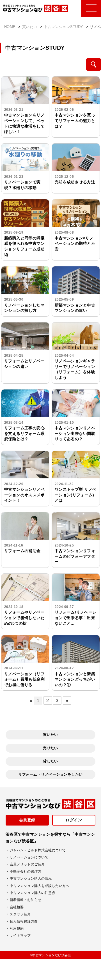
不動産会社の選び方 (25, 871)
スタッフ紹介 (20, 914)
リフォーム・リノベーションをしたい (50, 774)
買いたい (50, 734)
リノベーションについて (29, 857)
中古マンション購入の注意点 (32, 893)
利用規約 (17, 928)
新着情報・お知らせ (25, 900)
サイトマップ (20, 935)
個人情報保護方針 (24, 921)
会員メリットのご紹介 (27, 864)
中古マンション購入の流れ (31, 878)
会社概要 (17, 907)
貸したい (50, 761)
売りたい (50, 748)
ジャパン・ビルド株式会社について (38, 850)
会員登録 (27, 820)
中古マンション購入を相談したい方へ (39, 886)
